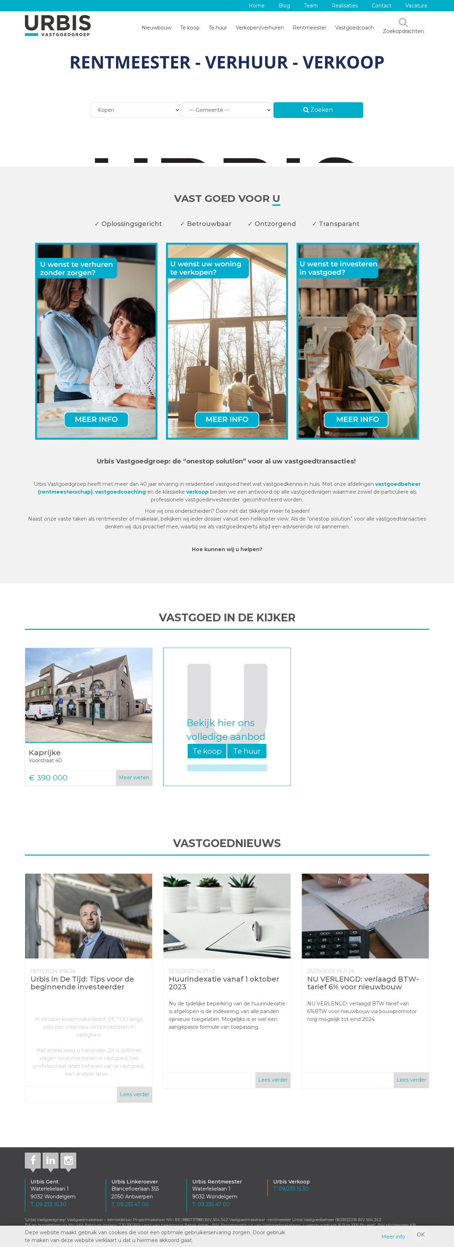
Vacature (416, 5)
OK (421, 1234)
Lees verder (134, 1094)
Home (257, 5)
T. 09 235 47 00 (130, 1204)
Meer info (393, 1237)
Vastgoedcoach (354, 27)
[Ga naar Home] (58, 25)
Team (311, 5)
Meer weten (134, 777)
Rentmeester (309, 27)
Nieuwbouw (156, 27)
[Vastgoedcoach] (357, 342)
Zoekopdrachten (403, 31)
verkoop (198, 492)
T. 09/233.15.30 (291, 1189)
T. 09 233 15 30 (48, 1204)
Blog (284, 5)
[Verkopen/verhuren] (227, 342)
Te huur (218, 27)
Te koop (190, 27)
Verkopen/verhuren (260, 27)
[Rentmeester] (96, 342)
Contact (382, 5)
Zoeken (321, 109)
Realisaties (345, 5)
